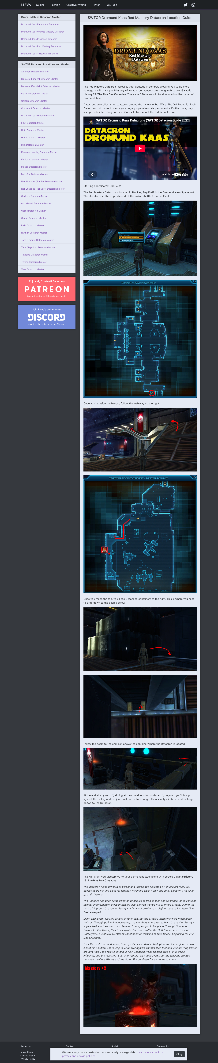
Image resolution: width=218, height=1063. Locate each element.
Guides (40, 4)
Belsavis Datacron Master (34, 93)
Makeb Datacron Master (33, 166)
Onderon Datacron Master (34, 196)
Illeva (25, 5)
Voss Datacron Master (32, 269)
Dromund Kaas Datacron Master (38, 115)
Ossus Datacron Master (33, 210)
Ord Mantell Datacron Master (36, 203)
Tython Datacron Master (33, 262)
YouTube (112, 4)
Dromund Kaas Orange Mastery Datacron (42, 31)
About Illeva (26, 1052)
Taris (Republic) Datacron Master (38, 247)
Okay (179, 1054)
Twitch (96, 4)
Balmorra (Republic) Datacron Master (40, 86)
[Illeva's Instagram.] (193, 4)
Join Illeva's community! (46, 309)
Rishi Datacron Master (32, 225)
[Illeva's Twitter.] (185, 4)
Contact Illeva (27, 1055)
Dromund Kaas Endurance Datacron (40, 24)
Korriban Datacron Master (34, 159)
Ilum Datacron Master (32, 144)
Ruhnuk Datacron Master (34, 232)
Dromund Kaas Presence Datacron (39, 39)
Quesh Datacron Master (33, 218)
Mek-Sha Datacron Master (35, 174)
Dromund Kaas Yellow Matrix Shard (39, 53)
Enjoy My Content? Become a (47, 281)
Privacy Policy (27, 1058)
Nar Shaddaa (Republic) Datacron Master (42, 188)
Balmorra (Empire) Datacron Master (39, 79)
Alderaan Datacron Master (35, 71)
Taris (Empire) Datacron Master (37, 240)
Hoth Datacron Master (32, 130)
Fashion (55, 4)
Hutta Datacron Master (33, 137)
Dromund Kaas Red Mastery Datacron (41, 46)
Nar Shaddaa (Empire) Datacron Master (42, 181)
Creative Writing (76, 4)
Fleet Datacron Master (32, 122)
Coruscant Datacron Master (35, 108)
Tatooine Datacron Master (34, 254)
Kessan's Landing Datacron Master (39, 152)
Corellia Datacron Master (34, 100)
